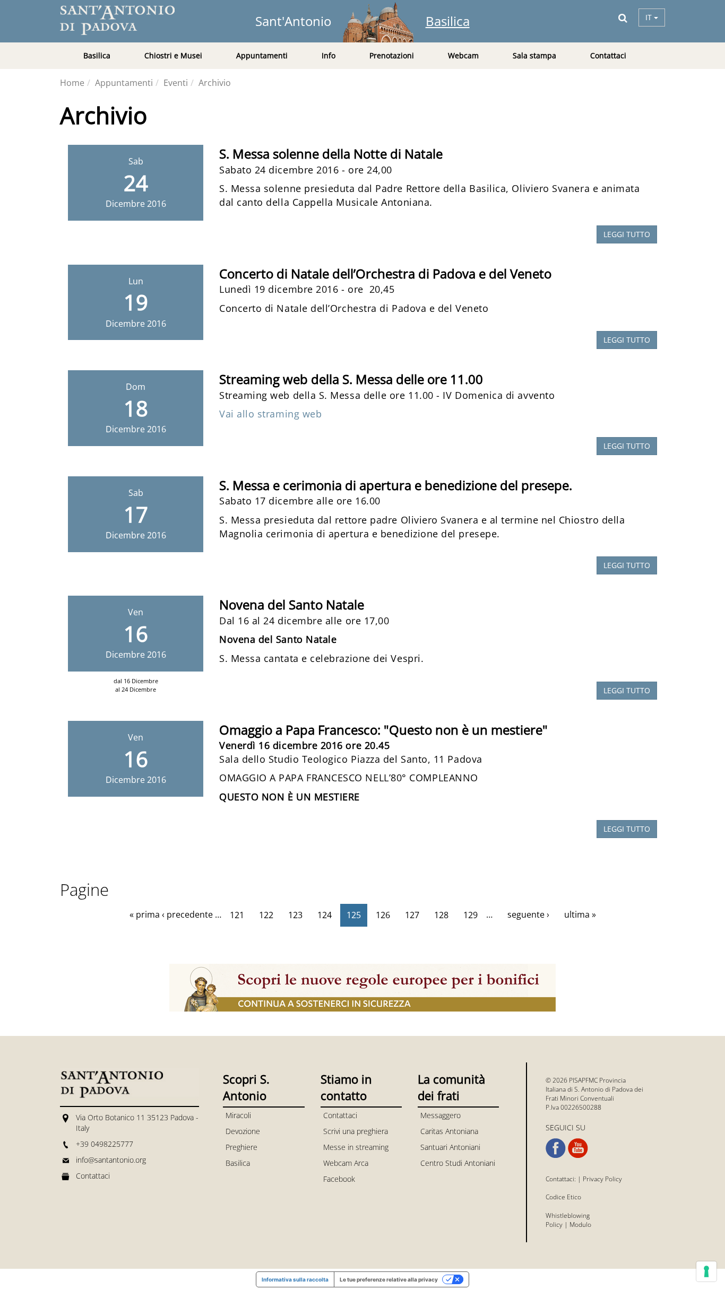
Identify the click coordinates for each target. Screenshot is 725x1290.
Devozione (243, 1131)
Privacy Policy (602, 1178)
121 (237, 915)
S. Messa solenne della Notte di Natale (331, 153)
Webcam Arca (345, 1163)
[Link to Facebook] (556, 1148)
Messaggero (440, 1115)
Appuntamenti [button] (262, 55)
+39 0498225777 (104, 1144)
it (649, 17)
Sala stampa (534, 55)
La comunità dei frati (451, 1087)
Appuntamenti (124, 83)
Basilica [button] (96, 55)
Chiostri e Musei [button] (173, 55)
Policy (554, 1224)
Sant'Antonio (293, 21)
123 (295, 915)
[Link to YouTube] (578, 1148)
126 (383, 915)
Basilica (448, 21)
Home (72, 83)
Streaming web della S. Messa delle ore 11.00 (351, 379)
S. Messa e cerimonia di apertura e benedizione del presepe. (395, 485)
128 (441, 915)
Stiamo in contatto (346, 1087)
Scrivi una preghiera (355, 1131)
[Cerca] (622, 17)
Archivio (214, 83)
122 (266, 915)
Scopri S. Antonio (246, 1087)
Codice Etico (563, 1196)
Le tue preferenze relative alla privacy (389, 1279)
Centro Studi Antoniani (457, 1163)
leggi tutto (626, 234)
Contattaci (608, 55)
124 (324, 915)
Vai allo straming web (270, 413)
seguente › (528, 914)
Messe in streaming (356, 1147)
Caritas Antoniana (449, 1131)
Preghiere (241, 1147)
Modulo (580, 1224)
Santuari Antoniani (450, 1147)
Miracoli (238, 1115)
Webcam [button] (463, 55)
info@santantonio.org (111, 1160)
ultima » (580, 914)
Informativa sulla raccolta (295, 1279)
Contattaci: (561, 1178)
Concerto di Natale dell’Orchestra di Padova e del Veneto (385, 273)
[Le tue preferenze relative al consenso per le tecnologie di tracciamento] (706, 1271)
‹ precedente (187, 914)
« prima (145, 914)
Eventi (175, 83)
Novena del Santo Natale (291, 604)
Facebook (339, 1179)
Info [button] (328, 55)
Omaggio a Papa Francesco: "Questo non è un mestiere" (383, 729)
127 (412, 915)
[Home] (123, 20)
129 (470, 915)
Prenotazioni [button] (391, 55)
